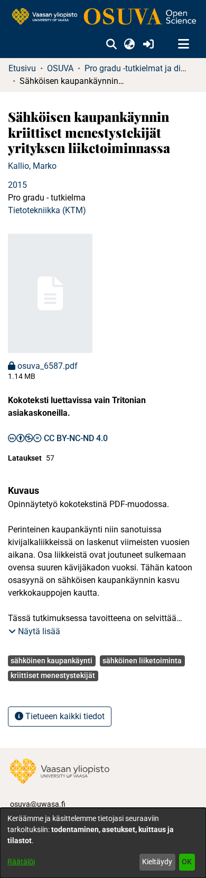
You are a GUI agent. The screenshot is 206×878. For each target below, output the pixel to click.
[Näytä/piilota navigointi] (183, 44)
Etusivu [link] (22, 68)
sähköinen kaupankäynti (51, 660)
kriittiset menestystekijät (53, 675)
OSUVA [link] (60, 68)
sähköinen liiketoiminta (142, 660)
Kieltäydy (157, 861)
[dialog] (103, 843)
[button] (111, 44)
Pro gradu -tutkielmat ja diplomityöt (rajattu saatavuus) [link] (137, 68)
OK (187, 861)
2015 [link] (17, 185)
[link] (103, 17)
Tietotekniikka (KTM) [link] (47, 210)
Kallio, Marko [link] (32, 166)
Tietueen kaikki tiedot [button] (64, 716)
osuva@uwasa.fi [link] (37, 804)
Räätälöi (21, 861)
